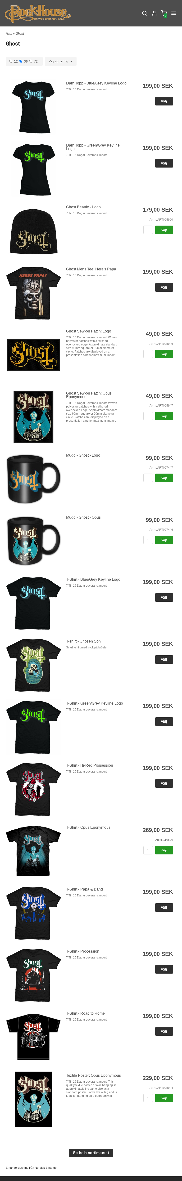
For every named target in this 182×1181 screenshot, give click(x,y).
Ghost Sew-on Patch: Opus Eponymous (89, 395)
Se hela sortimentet (91, 1153)
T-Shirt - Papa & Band (84, 889)
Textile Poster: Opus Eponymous (93, 1075)
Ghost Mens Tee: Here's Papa (91, 269)
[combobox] (61, 61)
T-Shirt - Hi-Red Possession (89, 765)
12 (16, 61)
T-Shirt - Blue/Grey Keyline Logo (93, 579)
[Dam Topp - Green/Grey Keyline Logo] (33, 169)
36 (26, 61)
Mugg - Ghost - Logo (83, 455)
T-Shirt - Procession (82, 951)
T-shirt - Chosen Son (83, 641)
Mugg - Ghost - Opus (83, 517)
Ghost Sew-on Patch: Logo (88, 331)
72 (36, 61)
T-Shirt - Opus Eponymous (88, 827)
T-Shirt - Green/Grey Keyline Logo (94, 703)
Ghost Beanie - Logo (83, 207)
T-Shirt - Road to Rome (85, 1013)
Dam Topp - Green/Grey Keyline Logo (93, 147)
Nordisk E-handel (46, 1167)
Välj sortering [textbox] (58, 61)
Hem (9, 33)
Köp (164, 230)
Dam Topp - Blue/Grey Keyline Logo (96, 83)
